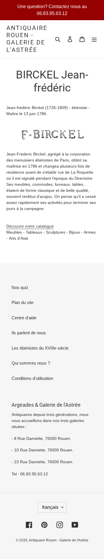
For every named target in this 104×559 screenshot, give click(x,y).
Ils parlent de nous (29, 332)
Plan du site (23, 302)
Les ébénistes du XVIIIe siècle (40, 348)
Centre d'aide (24, 317)
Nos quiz (20, 287)
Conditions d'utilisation (32, 378)
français (50, 507)
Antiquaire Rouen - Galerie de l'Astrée (26, 39)
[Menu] (94, 39)
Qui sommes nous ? (31, 363)
